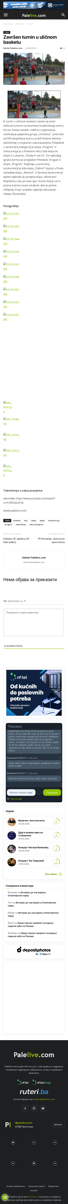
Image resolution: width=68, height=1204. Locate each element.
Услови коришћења (15, 1186)
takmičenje (21, 524)
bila (26, 520)
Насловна (8, 23)
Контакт (34, 1190)
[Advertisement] (34, 367)
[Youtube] (43, 1108)
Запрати (58, 1124)
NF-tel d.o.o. (33, 1196)
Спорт (30, 23)
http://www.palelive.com (34, 562)
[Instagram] (34, 1108)
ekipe (42, 520)
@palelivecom (23, 1122)
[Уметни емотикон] (39, 792)
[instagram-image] (13, 1141)
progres (8, 524)
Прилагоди (16, 798)
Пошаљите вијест (36, 1186)
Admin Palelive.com (12, 48)
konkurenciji (53, 520)
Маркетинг (53, 1186)
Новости (20, 23)
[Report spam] (59, 757)
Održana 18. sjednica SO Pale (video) (16, 540)
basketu (17, 520)
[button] (5, 14)
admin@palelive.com (44, 1099)
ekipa (33, 520)
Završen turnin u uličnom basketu (30, 39)
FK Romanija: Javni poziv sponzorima (51, 540)
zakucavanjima (36, 524)
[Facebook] (25, 1108)
